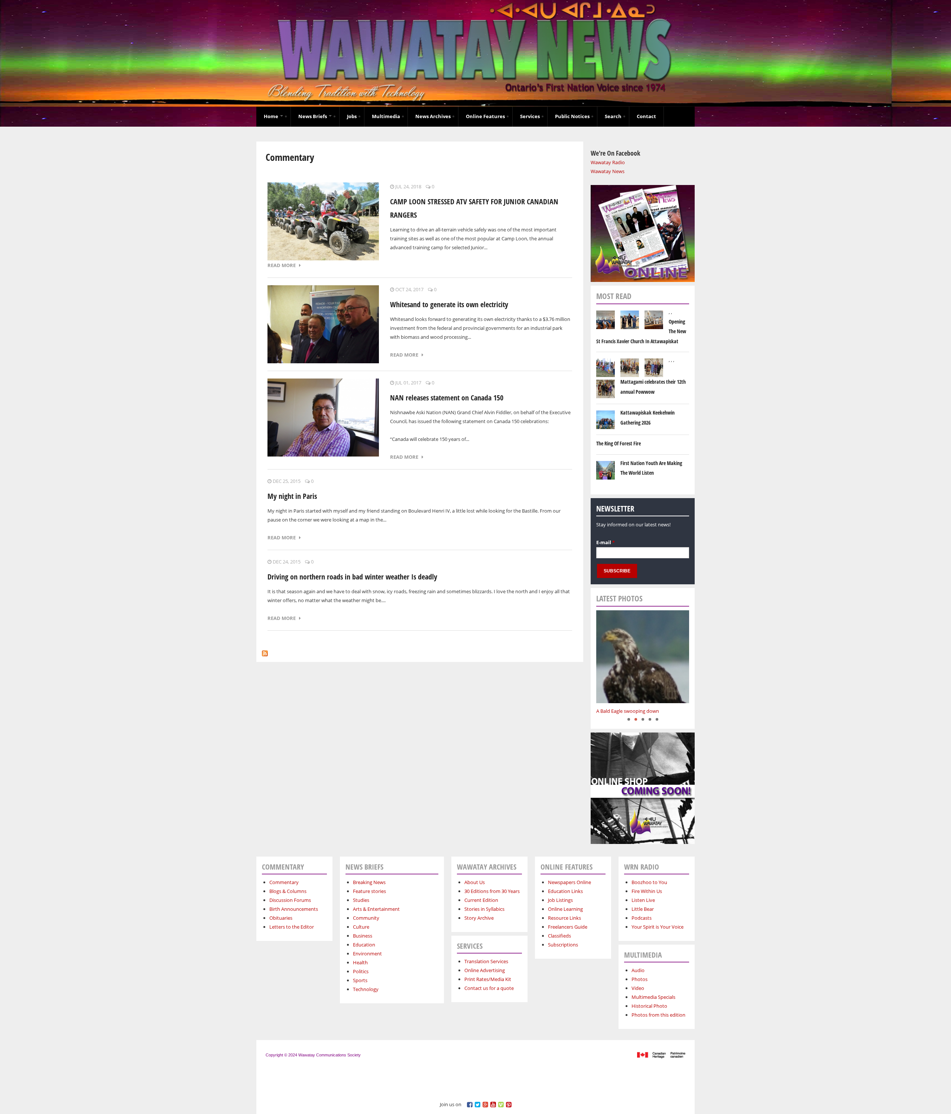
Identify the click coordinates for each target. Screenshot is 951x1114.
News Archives (433, 116)
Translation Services (486, 961)
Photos (639, 979)
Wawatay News (607, 171)
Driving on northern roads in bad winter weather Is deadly (352, 577)
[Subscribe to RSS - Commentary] (265, 651)
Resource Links (564, 918)
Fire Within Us (647, 891)
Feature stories (369, 891)
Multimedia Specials (653, 997)
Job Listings (560, 900)
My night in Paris (292, 496)
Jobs (352, 116)
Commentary (284, 882)
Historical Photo (649, 1006)
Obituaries (280, 918)
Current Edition (481, 900)
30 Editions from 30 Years (492, 891)
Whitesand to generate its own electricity (449, 304)
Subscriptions (563, 944)
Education (364, 944)
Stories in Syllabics (484, 909)
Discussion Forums (290, 900)
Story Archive (479, 918)
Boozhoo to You (649, 882)
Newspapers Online (569, 882)
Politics (361, 971)
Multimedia (386, 116)
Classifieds (559, 935)
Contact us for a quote (489, 988)
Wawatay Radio (608, 162)
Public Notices (572, 116)
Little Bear (643, 909)
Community (366, 918)
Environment (367, 953)
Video (638, 988)
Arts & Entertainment (376, 909)
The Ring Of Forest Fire (618, 443)
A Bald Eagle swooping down (627, 711)
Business (362, 935)
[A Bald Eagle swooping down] (642, 656)
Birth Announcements (293, 909)
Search (613, 116)
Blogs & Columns (287, 891)
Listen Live (643, 900)
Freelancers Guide (567, 926)
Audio (638, 970)
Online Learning (565, 909)
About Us (474, 882)
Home (271, 116)
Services (530, 116)
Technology (366, 989)
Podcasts (642, 918)
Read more (283, 265)
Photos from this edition (658, 1014)
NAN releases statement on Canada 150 (446, 398)
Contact (646, 116)
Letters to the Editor (291, 926)
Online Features (485, 116)
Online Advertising (484, 970)
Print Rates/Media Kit (487, 979)
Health (360, 962)
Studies (361, 900)
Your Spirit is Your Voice (658, 926)
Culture (361, 926)
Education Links (565, 891)
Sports (360, 980)
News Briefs (313, 116)
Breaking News (369, 882)
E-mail (605, 542)
